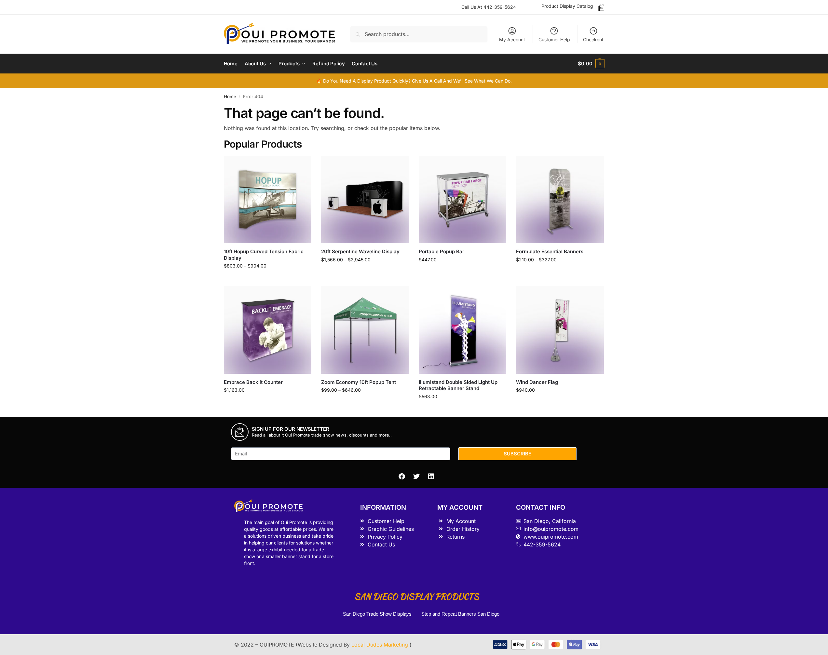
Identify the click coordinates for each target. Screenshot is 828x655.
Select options (267, 279)
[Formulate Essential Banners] (560, 199)
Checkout (593, 39)
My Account (512, 39)
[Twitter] (416, 476)
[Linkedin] (431, 476)
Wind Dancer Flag (537, 382)
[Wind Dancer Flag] (560, 330)
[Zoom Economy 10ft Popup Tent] (365, 330)
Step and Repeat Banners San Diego (461, 614)
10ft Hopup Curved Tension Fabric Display (264, 254)
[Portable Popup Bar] (463, 199)
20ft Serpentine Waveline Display (360, 251)
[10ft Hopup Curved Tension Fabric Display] (268, 199)
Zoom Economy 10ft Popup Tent (358, 382)
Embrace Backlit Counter (253, 382)
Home (230, 96)
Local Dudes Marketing (380, 644)
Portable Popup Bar (441, 251)
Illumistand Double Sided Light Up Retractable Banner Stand (458, 385)
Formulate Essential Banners (549, 251)
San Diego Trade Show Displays (377, 614)
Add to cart (462, 273)
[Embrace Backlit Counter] (268, 330)
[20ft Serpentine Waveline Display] (365, 199)
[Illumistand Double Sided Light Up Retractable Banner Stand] (463, 330)
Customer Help (554, 39)
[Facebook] (401, 476)
